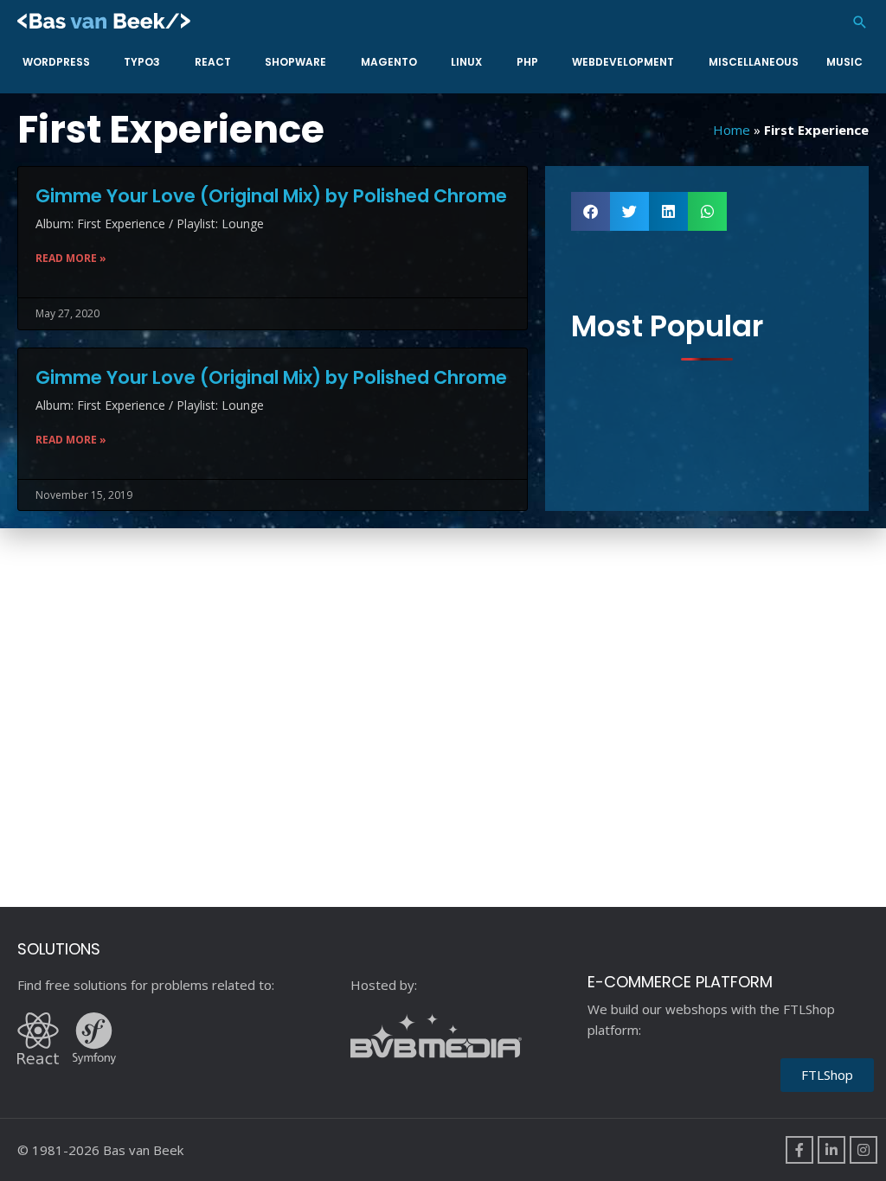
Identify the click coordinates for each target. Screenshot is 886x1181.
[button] (860, 22)
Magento (389, 61)
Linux (466, 61)
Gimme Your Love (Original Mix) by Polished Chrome (271, 195)
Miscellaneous (754, 61)
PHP (527, 61)
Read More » (70, 258)
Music (844, 61)
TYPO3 (142, 61)
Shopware (295, 61)
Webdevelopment (623, 61)
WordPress (56, 61)
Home (731, 129)
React (213, 61)
